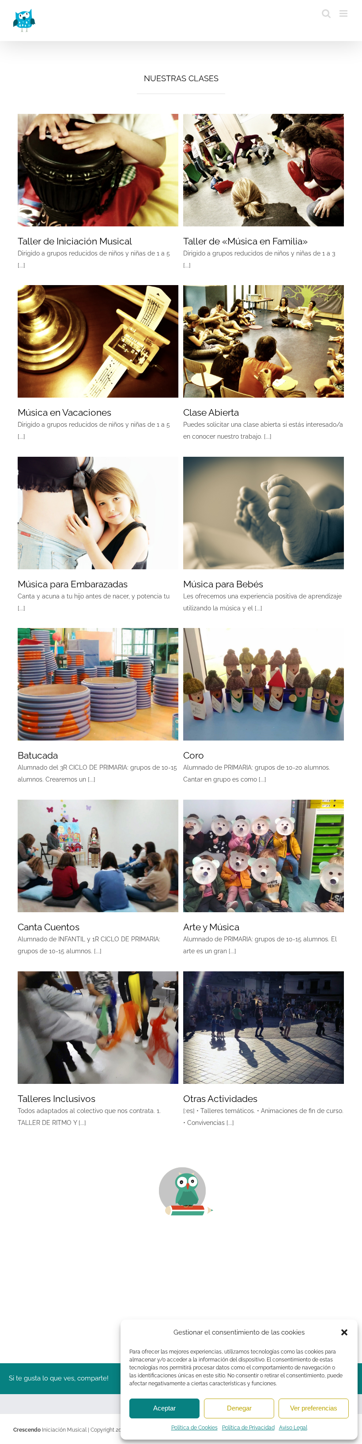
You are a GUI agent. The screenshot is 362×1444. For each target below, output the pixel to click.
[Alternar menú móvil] (344, 13)
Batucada (38, 755)
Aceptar (164, 1408)
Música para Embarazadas (73, 584)
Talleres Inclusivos (56, 1098)
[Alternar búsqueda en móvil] (326, 13)
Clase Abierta (211, 412)
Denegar (239, 1408)
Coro (193, 755)
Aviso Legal (293, 1428)
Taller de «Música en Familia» (245, 241)
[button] (344, 1332)
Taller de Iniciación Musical (75, 241)
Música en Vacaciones (64, 412)
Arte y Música (211, 927)
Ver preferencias (313, 1408)
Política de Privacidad (248, 1428)
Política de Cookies (194, 1428)
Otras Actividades (220, 1098)
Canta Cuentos (48, 927)
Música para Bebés (223, 584)
